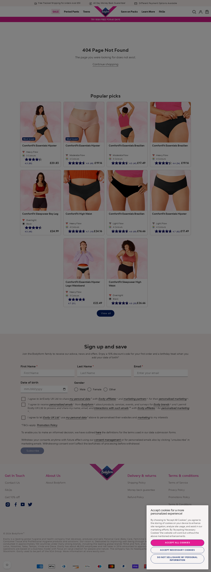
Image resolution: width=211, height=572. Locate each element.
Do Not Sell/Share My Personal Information (177, 558)
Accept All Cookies (177, 543)
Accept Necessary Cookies (177, 550)
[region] (177, 537)
